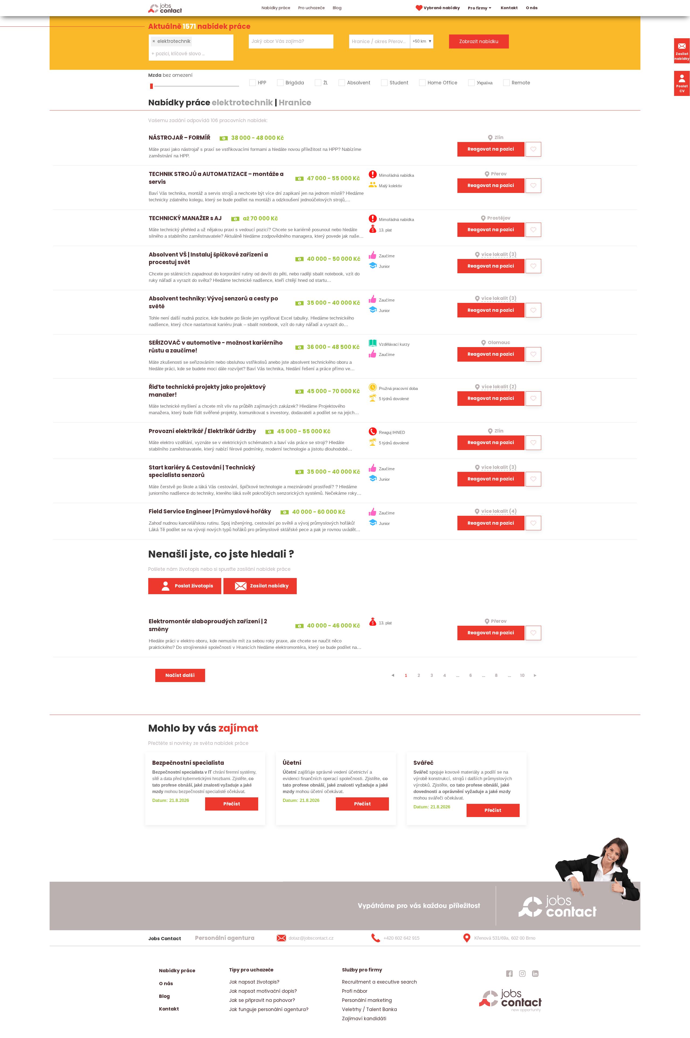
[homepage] (510, 1011)
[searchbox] (187, 53)
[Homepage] (165, 7)
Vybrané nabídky (442, 8)
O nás (532, 8)
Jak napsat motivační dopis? (263, 991)
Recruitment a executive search (379, 982)
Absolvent (358, 82)
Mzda (154, 75)
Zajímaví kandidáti (364, 1018)
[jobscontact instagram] (522, 973)
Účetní (292, 763)
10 (522, 675)
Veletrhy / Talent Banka (369, 1009)
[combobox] (191, 47)
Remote (521, 82)
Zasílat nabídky (681, 56)
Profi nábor (354, 991)
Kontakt (509, 8)
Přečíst (231, 804)
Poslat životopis (194, 586)
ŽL (325, 82)
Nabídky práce (276, 8)
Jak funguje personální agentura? (268, 1009)
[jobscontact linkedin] (535, 973)
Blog (337, 8)
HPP (262, 82)
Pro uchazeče (311, 8)
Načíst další (180, 675)
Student (399, 82)
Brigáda (295, 82)
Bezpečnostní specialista (188, 763)
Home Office (442, 82)
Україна (484, 82)
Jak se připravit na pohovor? (262, 1000)
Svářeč (423, 763)
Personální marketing (367, 1000)
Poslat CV (682, 88)
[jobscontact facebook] (509, 973)
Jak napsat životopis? (254, 982)
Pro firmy (477, 8)
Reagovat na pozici (491, 149)
